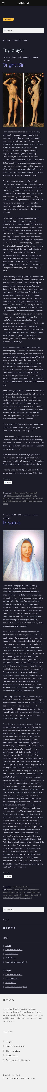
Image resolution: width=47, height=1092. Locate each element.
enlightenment (8, 498)
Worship (38, 501)
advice (9, 890)
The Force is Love (11, 954)
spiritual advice (28, 501)
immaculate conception (12, 892)
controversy (27, 496)
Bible (20, 496)
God (23, 498)
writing (5, 504)
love (32, 498)
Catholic (16, 890)
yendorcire (26, 57)
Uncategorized (31, 493)
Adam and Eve (12, 496)
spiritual (18, 501)
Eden (34, 496)
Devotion (11, 522)
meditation (39, 498)
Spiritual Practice (18, 493)
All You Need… (10, 958)
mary (29, 892)
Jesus (27, 498)
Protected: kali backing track (16, 962)
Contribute (7, 1031)
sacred (10, 895)
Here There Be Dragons (13, 950)
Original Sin (13, 65)
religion (11, 501)
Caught (8, 946)
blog (13, 887)
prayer (5, 501)
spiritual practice (18, 898)
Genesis (18, 498)
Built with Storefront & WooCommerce (19, 1078)
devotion (23, 890)
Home (8, 40)
